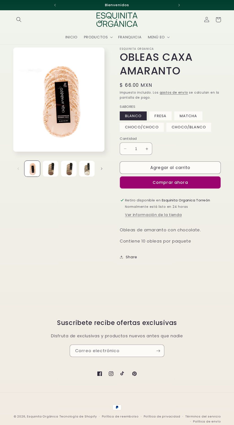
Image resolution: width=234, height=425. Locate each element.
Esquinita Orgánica (42, 416)
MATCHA (188, 116)
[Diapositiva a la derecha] (102, 169)
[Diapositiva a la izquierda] (18, 169)
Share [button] (131, 257)
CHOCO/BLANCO (189, 127)
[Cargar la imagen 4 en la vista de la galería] (87, 168)
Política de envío (207, 421)
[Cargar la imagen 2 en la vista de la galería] (50, 168)
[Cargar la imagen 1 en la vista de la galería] (32, 168)
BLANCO (133, 116)
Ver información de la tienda (153, 214)
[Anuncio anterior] (55, 5)
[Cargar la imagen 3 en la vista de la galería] (69, 168)
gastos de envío (174, 92)
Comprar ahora (170, 182)
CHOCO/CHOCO (142, 127)
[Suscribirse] (158, 351)
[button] (19, 20)
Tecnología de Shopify (78, 416)
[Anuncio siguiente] (179, 5)
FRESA (160, 116)
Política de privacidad (162, 416)
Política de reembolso (120, 416)
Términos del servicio (203, 416)
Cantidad (128, 138)
